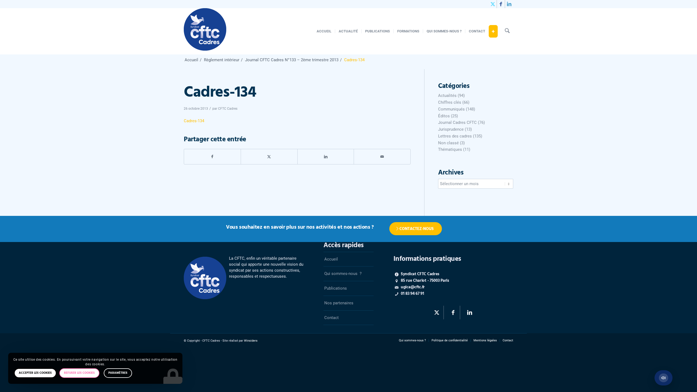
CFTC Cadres (227, 109)
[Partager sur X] (269, 156)
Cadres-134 (194, 120)
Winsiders (251, 340)
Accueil (331, 259)
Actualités (447, 95)
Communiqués (451, 109)
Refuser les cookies (79, 372)
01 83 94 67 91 (412, 293)
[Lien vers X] (493, 4)
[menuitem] (324, 31)
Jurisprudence (451, 129)
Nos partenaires (338, 303)
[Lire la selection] (663, 377)
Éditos (444, 116)
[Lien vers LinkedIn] (509, 4)
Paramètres (117, 372)
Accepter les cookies (35, 372)
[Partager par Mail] (382, 156)
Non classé (448, 142)
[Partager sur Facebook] (212, 156)
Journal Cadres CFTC (457, 122)
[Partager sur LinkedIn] (326, 156)
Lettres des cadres (455, 136)
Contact (331, 317)
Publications (335, 288)
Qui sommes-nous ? (343, 273)
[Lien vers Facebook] (501, 4)
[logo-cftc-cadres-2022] (205, 31)
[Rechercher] (507, 31)
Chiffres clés (449, 102)
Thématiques (450, 149)
